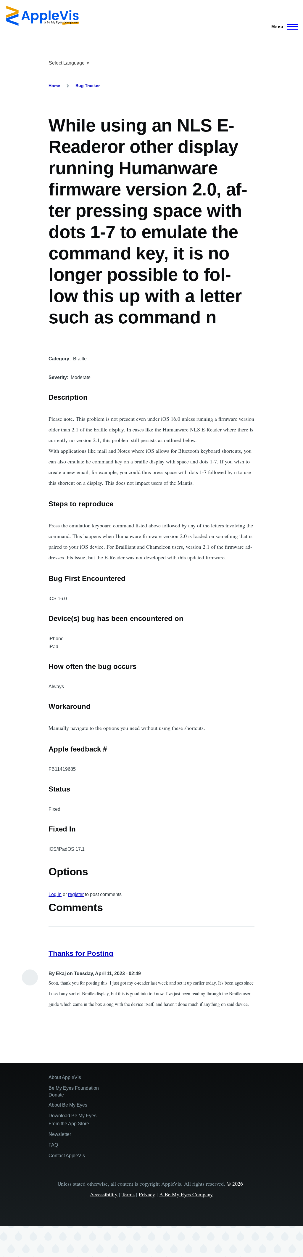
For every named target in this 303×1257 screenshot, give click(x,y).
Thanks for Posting (81, 953)
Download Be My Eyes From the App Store (72, 1119)
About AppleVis (65, 1077)
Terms (128, 1194)
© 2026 (235, 1183)
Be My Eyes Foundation (74, 1088)
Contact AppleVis (67, 1155)
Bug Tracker (87, 85)
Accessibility (103, 1194)
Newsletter (60, 1134)
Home (54, 85)
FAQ (53, 1144)
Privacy (147, 1194)
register (76, 894)
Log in (55, 894)
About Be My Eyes (68, 1104)
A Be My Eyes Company (186, 1194)
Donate (56, 1094)
